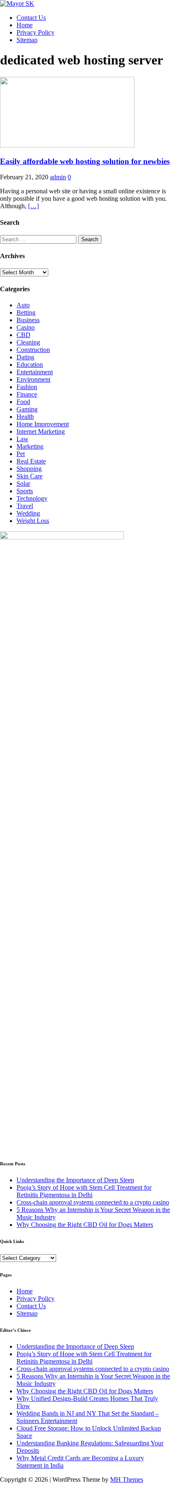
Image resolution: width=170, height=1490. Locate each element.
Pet (21, 453)
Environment (33, 379)
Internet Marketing (41, 431)
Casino (26, 327)
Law (22, 438)
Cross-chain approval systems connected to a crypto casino (93, 1202)
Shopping (29, 468)
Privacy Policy (35, 32)
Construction (33, 349)
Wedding (28, 513)
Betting (26, 312)
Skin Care (29, 476)
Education (30, 364)
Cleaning (28, 342)
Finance (27, 394)
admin (58, 177)
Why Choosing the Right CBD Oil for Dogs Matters (85, 1224)
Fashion (27, 386)
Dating (25, 357)
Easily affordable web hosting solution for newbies (85, 161)
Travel (25, 505)
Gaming (27, 409)
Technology (32, 498)
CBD (24, 334)
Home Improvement (43, 424)
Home (25, 25)
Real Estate (31, 461)
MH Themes (126, 1479)
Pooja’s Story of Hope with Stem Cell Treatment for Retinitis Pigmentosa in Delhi (84, 1191)
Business (28, 319)
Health (25, 416)
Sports (25, 490)
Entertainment (35, 371)
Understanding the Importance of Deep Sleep (75, 1179)
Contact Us (31, 17)
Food (23, 401)
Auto (23, 305)
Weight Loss (33, 520)
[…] (33, 205)
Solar (23, 483)
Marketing (30, 446)
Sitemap (27, 39)
